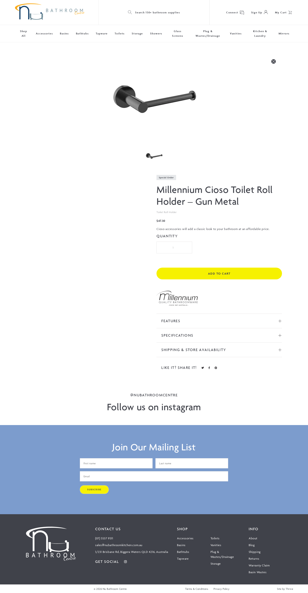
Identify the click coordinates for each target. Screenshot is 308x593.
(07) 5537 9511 (104, 538)
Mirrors (284, 33)
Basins (64, 33)
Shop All (23, 33)
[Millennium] (177, 299)
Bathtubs (82, 33)
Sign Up (256, 12)
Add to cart (219, 273)
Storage (137, 33)
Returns (254, 558)
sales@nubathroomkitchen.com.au (118, 545)
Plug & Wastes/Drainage (208, 33)
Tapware (101, 33)
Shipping (255, 552)
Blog (252, 545)
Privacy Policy (221, 588)
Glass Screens (177, 33)
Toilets (120, 33)
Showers (156, 33)
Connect (232, 12)
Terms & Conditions (196, 588)
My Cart (281, 12)
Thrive (289, 588)
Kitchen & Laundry (260, 33)
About (253, 538)
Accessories (44, 33)
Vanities (236, 33)
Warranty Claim (259, 565)
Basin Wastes (257, 572)
